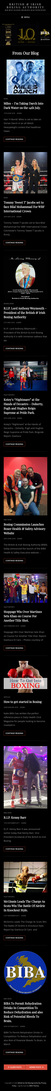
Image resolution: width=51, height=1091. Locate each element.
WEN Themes (34, 1086)
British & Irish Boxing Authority (25, 5)
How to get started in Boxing (23, 702)
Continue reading (15, 139)
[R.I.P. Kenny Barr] (25, 777)
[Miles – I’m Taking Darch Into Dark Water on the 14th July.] (25, 77)
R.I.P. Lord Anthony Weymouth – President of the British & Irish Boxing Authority (25, 312)
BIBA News (8, 520)
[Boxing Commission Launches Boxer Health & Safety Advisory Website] (25, 486)
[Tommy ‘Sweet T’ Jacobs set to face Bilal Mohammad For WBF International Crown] (25, 172)
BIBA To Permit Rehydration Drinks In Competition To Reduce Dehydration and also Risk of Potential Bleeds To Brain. (23, 1012)
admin (19, 113)
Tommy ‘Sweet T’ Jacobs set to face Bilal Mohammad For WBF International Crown (24, 206)
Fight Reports (9, 395)
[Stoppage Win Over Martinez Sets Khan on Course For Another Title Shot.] (25, 588)
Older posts (16, 1067)
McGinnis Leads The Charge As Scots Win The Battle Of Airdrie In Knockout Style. (24, 905)
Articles (7, 697)
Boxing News (9, 304)
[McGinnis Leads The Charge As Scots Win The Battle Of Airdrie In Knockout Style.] (25, 877)
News (6, 99)
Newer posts (35, 1067)
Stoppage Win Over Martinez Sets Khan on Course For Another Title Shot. (23, 616)
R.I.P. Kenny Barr (15, 817)
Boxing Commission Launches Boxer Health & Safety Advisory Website (24, 528)
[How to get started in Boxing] (25, 677)
